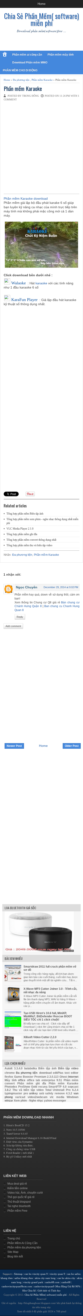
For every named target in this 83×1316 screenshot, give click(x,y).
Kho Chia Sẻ (29, 1290)
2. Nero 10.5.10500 (14, 1129)
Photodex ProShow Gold (21, 1086)
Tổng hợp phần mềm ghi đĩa (21, 534)
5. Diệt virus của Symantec (18, 1141)
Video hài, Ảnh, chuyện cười (25, 1192)
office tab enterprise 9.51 (44, 1080)
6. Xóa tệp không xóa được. (18, 1145)
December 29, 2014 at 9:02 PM (61, 587)
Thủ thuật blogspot (19, 1201)
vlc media (57, 1097)
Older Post (72, 746)
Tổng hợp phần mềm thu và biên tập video (29, 545)
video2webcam (37, 1097)
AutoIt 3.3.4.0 (14, 1068)
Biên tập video (68, 1068)
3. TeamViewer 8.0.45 (15, 1133)
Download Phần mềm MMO (29, 62)
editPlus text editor (65, 1072)
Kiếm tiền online (17, 1188)
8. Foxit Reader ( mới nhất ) (18, 1153)
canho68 (66, 1282)
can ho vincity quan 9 (36, 1274)
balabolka (30, 1068)
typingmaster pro (16, 1093)
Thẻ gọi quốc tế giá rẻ (21, 1197)
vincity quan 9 (58, 1274)
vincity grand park (33, 1282)
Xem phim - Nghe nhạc (28, 1100)
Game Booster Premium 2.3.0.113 (36, 1076)
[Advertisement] (41, 147)
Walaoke (18, 283)
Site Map (12, 1252)
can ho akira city (66, 1278)
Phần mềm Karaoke (42, 79)
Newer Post (14, 746)
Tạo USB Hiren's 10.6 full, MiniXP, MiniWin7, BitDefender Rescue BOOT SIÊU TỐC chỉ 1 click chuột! (48, 1016)
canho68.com (52, 1282)
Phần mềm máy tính (60, 54)
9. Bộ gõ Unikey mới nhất (17, 1156)
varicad (20, 1097)
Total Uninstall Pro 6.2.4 (61, 1090)
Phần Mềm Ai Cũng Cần (22, 1243)
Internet (73, 1076)
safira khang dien (24, 1278)
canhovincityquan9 (44, 1286)
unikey (33, 1093)
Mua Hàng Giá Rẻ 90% (68, 1286)
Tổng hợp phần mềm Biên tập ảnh (24, 513)
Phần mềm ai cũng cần (27, 54)
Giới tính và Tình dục (49, 1290)
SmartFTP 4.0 (57, 1086)
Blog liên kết (15, 1256)
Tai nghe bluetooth (19, 1206)
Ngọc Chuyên (26, 587)
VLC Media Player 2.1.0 (19, 528)
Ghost (63, 1076)
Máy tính (11, 1080)
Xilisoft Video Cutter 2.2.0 (40, 1037)
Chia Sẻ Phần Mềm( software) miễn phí (41, 19)
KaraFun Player (24, 299)
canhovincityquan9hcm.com (17, 1286)
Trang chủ (13, 1238)
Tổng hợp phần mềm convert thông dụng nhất (31, 539)
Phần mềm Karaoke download (26, 198)
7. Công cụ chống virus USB (19, 1149)
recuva (42, 1086)
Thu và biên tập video (28, 1090)
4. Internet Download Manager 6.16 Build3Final (29, 1138)
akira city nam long (45, 1278)
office (21, 1080)
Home (41, 4)
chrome (10, 1072)
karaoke (41, 283)
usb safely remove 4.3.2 (55, 1093)
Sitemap (18, 1274)
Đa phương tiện (21, 79)
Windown (72, 1097)
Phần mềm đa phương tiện (24, 1247)
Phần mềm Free (17, 1210)
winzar (9, 1100)
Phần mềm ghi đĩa (31, 1083)
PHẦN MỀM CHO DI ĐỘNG (20, 70)
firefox (9, 1076)
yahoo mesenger (55, 1100)
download (45, 1072)
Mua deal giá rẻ (17, 1183)
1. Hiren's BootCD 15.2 (16, 1125)
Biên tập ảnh (47, 1068)
